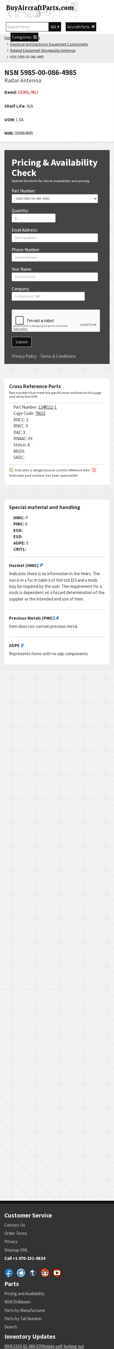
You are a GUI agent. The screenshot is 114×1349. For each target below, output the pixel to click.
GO (54, 26)
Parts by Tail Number (23, 1318)
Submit (21, 342)
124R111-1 (47, 407)
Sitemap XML (16, 1250)
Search (10, 1327)
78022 (40, 413)
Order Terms (15, 1233)
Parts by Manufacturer (24, 1310)
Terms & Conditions (58, 356)
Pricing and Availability (24, 1293)
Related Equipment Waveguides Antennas (42, 50)
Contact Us (14, 1225)
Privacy (11, 1241)
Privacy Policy (24, 356)
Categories (22, 37)
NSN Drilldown (17, 1302)
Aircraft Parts (79, 26)
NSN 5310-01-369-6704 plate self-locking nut (44, 1346)
